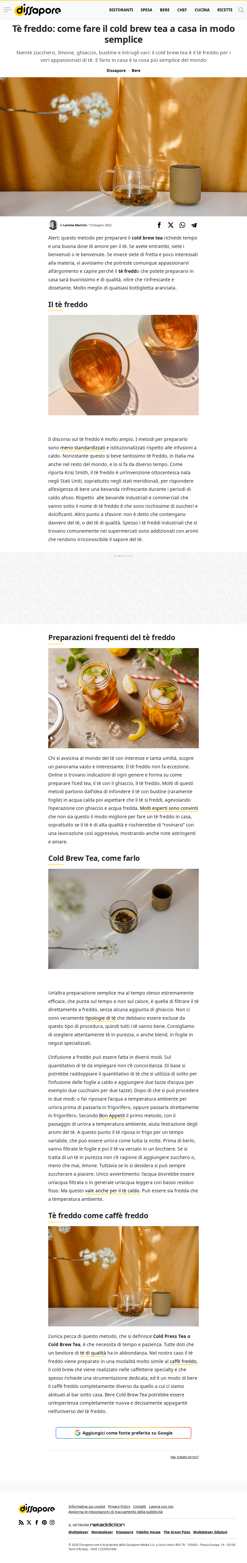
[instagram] (52, 1522)
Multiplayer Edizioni (210, 1532)
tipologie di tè (100, 1018)
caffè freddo (183, 1361)
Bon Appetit (112, 1115)
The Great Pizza (177, 1532)
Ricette (225, 10)
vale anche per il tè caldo (112, 1190)
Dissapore (116, 70)
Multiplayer (79, 1532)
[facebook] (36, 1522)
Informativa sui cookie (87, 1506)
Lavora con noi (161, 1506)
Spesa (146, 10)
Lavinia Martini (75, 225)
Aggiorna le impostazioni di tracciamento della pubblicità (116, 1511)
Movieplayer (102, 1532)
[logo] (37, 10)
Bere (165, 10)
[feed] (21, 1522)
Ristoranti (121, 10)
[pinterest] (44, 1522)
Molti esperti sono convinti (169, 808)
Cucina (202, 10)
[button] (159, 225)
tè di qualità (93, 1353)
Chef (182, 10)
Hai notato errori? (185, 1457)
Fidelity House (148, 1532)
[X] (29, 1522)
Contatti (139, 1506)
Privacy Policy (119, 1506)
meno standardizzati (82, 447)
